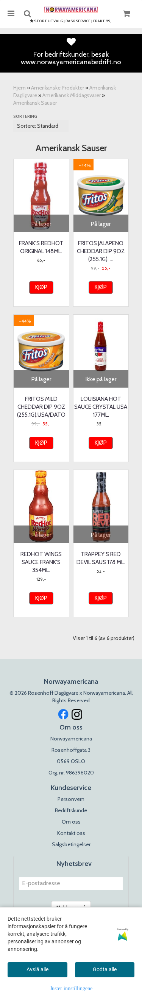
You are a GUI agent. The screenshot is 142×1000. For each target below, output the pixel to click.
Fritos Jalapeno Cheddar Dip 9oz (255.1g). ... (101, 251)
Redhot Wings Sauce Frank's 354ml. (41, 562)
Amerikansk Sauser (35, 102)
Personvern (71, 799)
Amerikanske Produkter (57, 87)
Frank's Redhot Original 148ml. (41, 247)
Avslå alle (37, 969)
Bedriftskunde (71, 810)
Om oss (71, 821)
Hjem (19, 87)
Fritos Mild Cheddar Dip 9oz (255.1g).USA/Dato (41, 407)
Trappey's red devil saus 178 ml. (100, 558)
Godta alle (105, 969)
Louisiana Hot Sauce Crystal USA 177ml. (100, 407)
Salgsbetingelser (71, 844)
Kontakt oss (71, 833)
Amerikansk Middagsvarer (71, 95)
